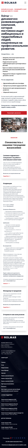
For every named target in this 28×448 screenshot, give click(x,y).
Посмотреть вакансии (14, 113)
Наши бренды (5, 370)
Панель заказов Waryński (7, 376)
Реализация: (6, 438)
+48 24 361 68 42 (13, 414)
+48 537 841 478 (13, 410)
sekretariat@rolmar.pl (10, 281)
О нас (2, 365)
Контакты (3, 386)
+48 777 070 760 (13, 401)
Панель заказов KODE (6, 378)
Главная (3, 362)
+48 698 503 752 (13, 405)
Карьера (3, 373)
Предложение (4, 367)
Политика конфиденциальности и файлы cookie (14, 445)
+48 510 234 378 (13, 428)
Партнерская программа (7, 384)
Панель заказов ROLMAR (7, 381)
